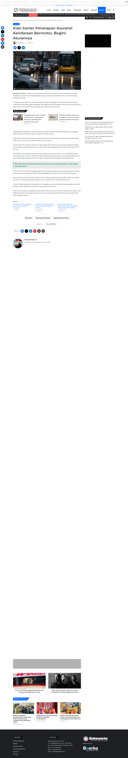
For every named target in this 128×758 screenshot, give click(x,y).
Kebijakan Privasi (17, 746)
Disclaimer (16, 751)
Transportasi (77, 10)
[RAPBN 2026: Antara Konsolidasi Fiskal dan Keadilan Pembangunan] (47, 708)
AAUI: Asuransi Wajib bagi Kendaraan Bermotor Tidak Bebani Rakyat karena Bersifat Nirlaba (67, 205)
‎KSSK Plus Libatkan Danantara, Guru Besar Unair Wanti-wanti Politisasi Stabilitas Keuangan (69, 117)
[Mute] (110, 18)
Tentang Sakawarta (18, 741)
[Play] (87, 18)
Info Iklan (15, 754)
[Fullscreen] (113, 18)
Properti (86, 10)
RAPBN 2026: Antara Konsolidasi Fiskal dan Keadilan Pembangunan (47, 717)
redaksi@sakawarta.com (58, 751)
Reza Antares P (20, 43)
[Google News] (51, 224)
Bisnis (69, 10)
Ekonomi (101, 10)
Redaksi (15, 743)
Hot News (56, 10)
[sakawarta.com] (25, 10)
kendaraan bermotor (62, 218)
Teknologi (94, 10)
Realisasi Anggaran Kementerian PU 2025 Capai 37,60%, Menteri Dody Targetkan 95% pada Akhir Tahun (22, 719)
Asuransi (29, 218)
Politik (63, 10)
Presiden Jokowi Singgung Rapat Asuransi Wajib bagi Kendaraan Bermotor (44, 205)
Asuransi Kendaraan (43, 218)
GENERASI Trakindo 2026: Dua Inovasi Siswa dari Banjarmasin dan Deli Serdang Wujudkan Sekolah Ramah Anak (68, 14)
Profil (108, 10)
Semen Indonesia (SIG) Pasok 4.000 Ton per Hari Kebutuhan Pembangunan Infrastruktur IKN (70, 717)
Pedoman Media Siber (19, 749)
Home (49, 10)
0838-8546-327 (57, 749)
